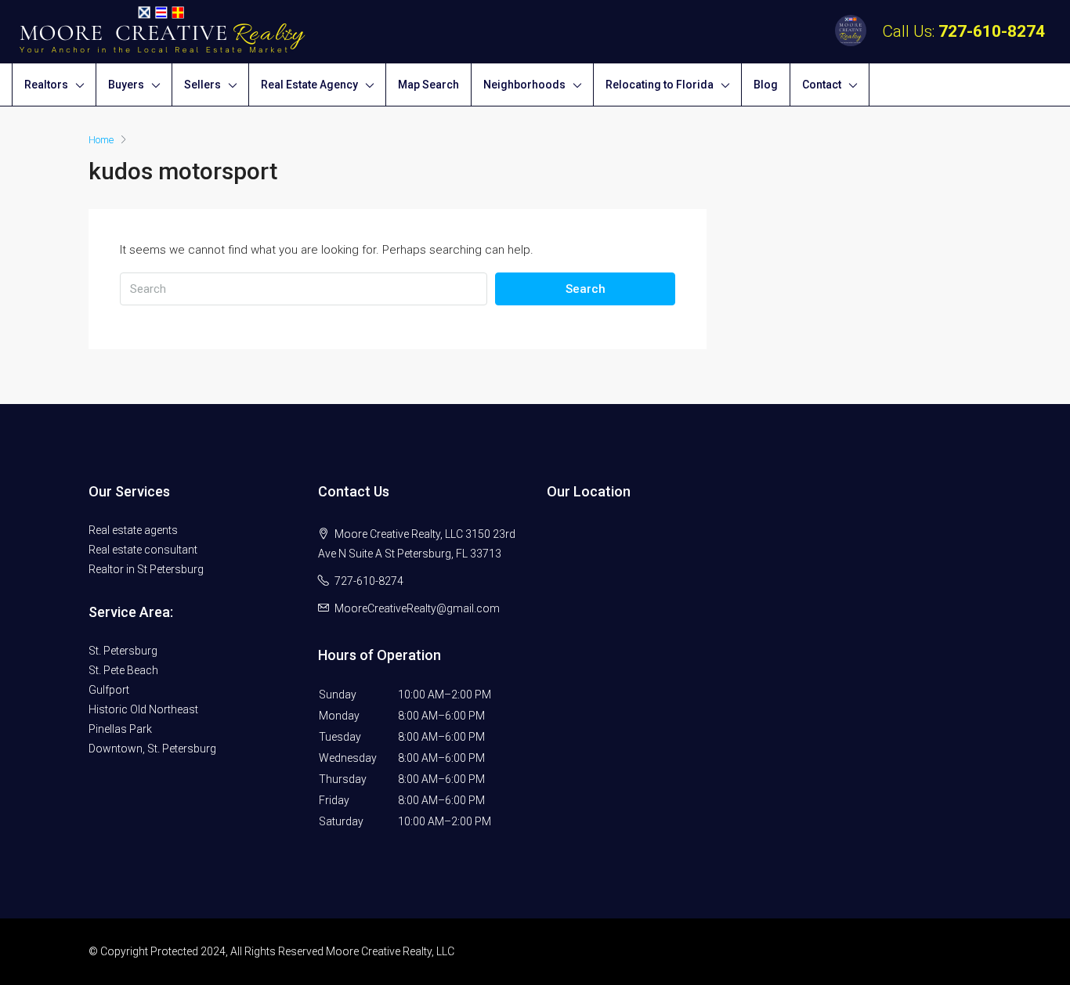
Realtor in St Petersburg (146, 569)
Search (585, 289)
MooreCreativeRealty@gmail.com (417, 608)
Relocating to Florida (659, 84)
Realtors (46, 84)
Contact (821, 84)
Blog (766, 84)
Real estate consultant (143, 549)
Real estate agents (133, 530)
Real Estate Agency (309, 84)
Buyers (126, 84)
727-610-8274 (991, 31)
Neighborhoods (524, 84)
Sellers (202, 84)
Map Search (428, 84)
